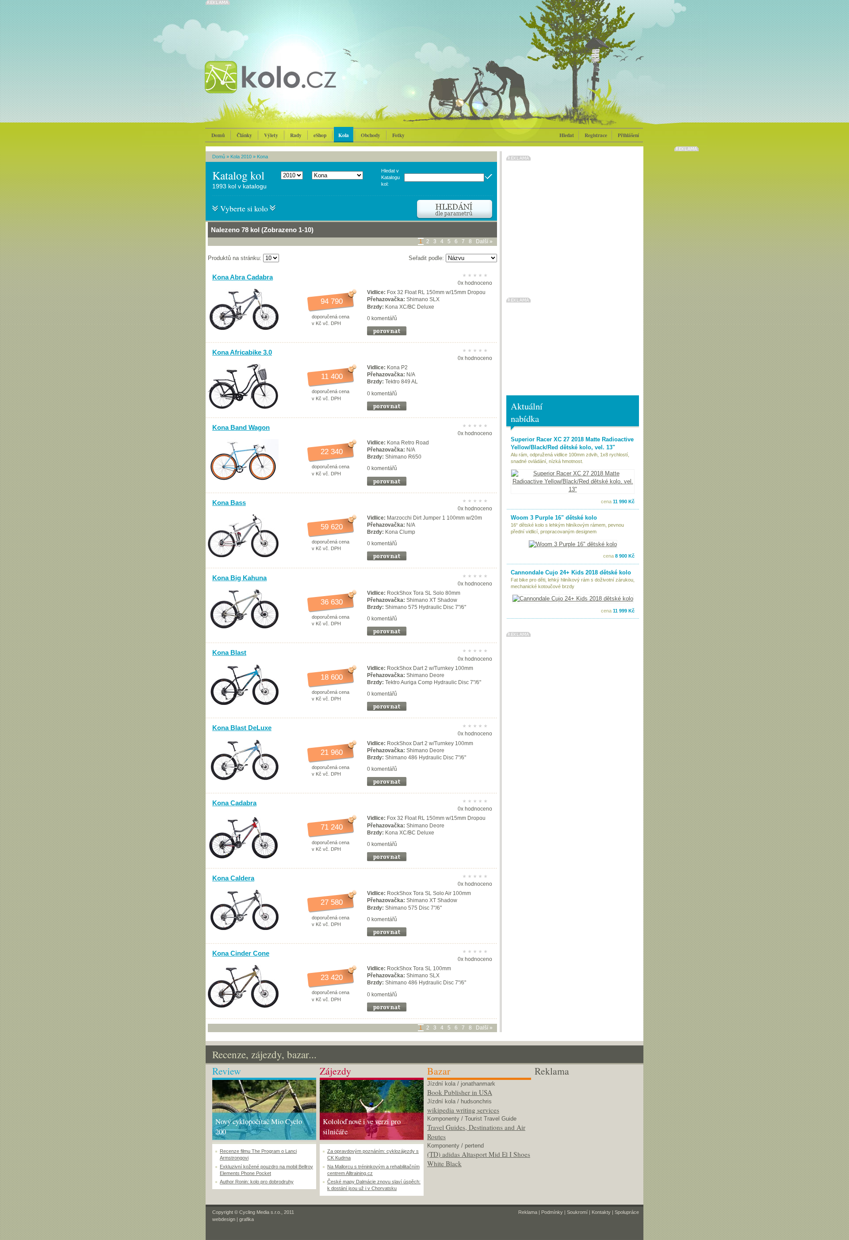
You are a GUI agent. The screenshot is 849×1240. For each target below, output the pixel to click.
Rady (296, 135)
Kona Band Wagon (241, 427)
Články (244, 135)
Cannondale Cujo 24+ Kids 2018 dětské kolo (571, 572)
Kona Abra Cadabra (242, 277)
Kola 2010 (241, 156)
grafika (246, 1219)
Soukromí (577, 1212)
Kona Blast (229, 652)
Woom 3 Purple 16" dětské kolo (554, 517)
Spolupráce (627, 1212)
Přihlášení (628, 135)
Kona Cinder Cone (240, 953)
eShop (320, 135)
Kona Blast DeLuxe (242, 727)
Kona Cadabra (234, 803)
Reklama (527, 1212)
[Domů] (294, 86)
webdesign (223, 1219)
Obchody (370, 135)
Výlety (271, 135)
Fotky (398, 135)
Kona (262, 156)
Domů (218, 135)
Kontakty (601, 1212)
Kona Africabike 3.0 (242, 352)
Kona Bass (229, 502)
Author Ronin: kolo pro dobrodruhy (257, 1181)
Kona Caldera (233, 878)
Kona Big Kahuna (239, 578)
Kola (343, 135)
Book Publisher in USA (459, 1092)
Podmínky (552, 1212)
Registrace (596, 135)
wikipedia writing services (463, 1110)
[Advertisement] (587, 1133)
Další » (484, 241)
